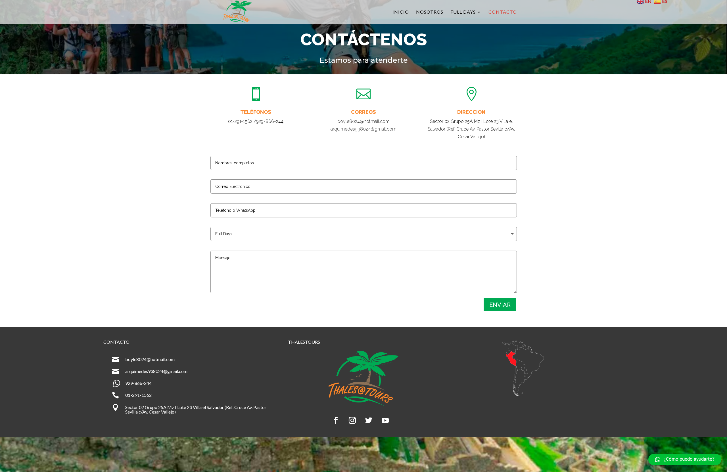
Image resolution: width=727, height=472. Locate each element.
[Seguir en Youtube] (385, 421)
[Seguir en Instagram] (352, 421)
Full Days (463, 12)
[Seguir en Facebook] (336, 421)
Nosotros (429, 12)
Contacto (502, 12)
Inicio (400, 12)
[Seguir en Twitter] (369, 421)
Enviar (500, 304)
